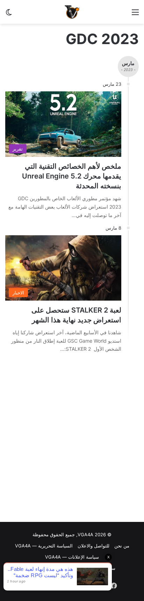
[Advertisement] (72, 439)
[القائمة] (135, 14)
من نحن (121, 545)
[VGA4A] (72, 12)
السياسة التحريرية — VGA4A (44, 545)
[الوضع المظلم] (8, 14)
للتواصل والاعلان (93, 545)
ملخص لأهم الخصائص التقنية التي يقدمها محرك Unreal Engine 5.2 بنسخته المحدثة (71, 176)
